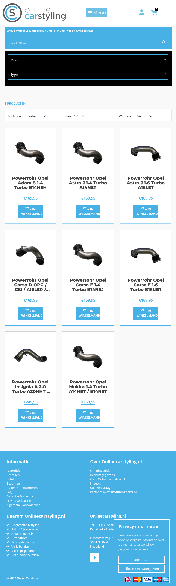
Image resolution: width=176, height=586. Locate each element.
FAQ (9, 492)
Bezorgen (13, 483)
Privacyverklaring (18, 501)
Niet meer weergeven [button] (141, 568)
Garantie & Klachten (20, 496)
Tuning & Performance (34, 31)
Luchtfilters (63, 31)
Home (11, 31)
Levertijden (14, 471)
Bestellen (13, 475)
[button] (96, 12)
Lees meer (141, 559)
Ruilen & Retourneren (22, 488)
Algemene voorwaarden (23, 505)
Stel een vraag (100, 488)
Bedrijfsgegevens (102, 475)
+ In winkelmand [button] (31, 211)
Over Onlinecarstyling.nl (107, 479)
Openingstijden (101, 471)
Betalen (11, 479)
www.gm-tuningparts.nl (120, 492)
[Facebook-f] (94, 557)
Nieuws (95, 483)
